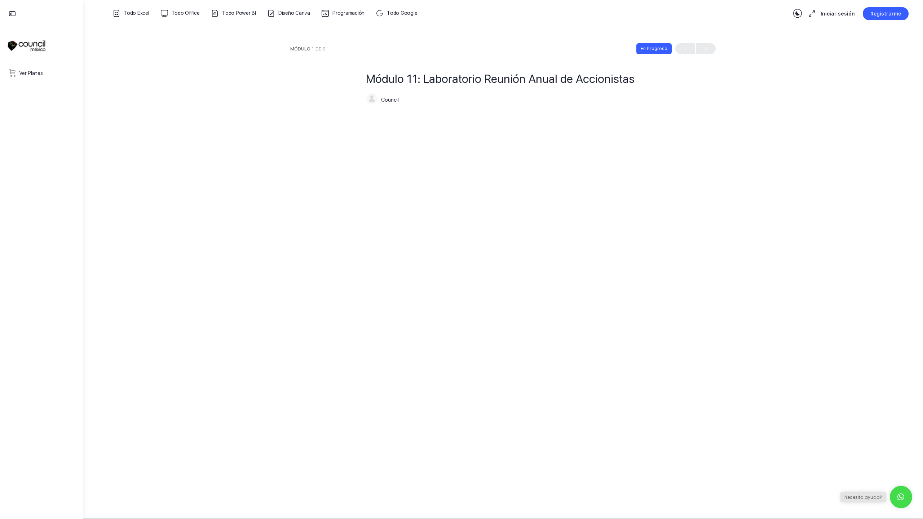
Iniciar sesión (838, 14)
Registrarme (885, 14)
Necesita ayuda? (863, 497)
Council (390, 100)
